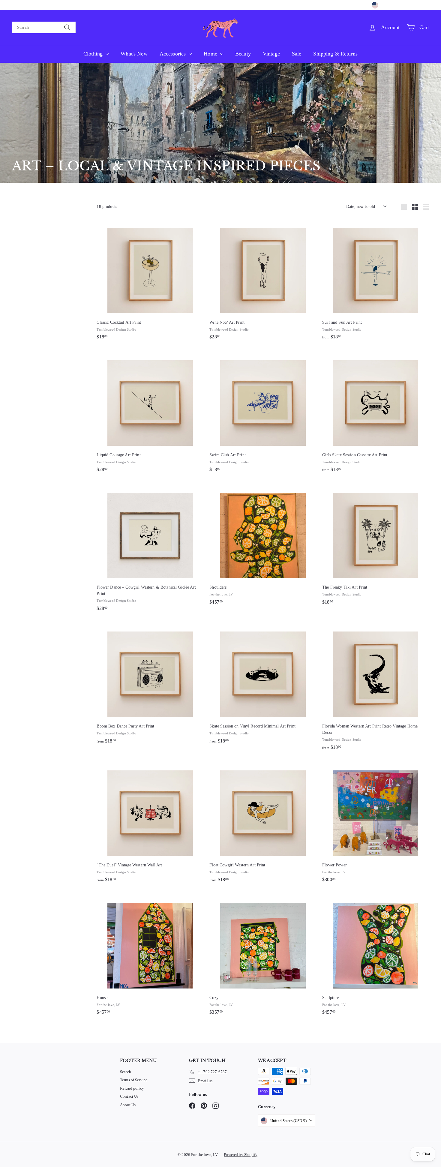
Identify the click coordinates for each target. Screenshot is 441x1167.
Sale (297, 54)
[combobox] (44, 27)
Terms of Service (133, 1080)
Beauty (243, 54)
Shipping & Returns (335, 54)
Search (125, 1072)
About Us (128, 1104)
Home (211, 54)
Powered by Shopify (240, 1154)
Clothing (93, 54)
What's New (134, 54)
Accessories (174, 54)
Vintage (271, 54)
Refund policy (132, 1088)
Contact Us (129, 1096)
